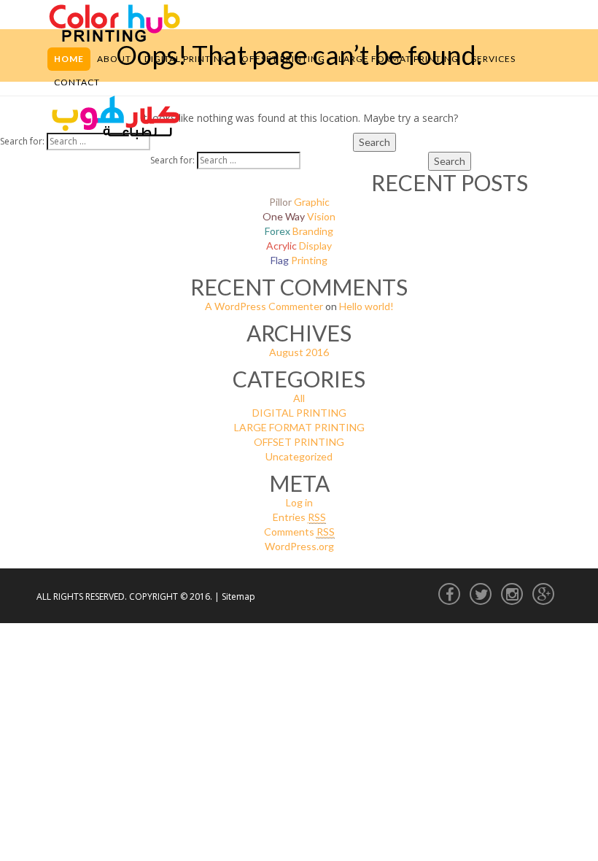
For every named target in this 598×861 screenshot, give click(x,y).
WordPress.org (299, 546)
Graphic (299, 202)
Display (299, 245)
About (114, 58)
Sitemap (238, 596)
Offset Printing (283, 58)
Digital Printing (186, 58)
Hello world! (366, 306)
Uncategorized (299, 456)
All (299, 398)
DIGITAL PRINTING (299, 412)
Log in (299, 502)
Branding (299, 231)
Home (69, 58)
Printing (299, 260)
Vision (299, 216)
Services (494, 58)
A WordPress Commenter (264, 306)
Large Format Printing (398, 58)
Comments (299, 531)
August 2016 (299, 352)
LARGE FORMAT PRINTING (299, 427)
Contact (77, 82)
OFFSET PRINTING (299, 442)
